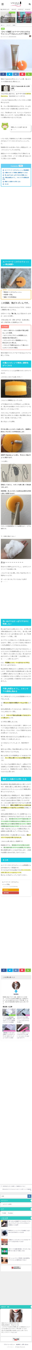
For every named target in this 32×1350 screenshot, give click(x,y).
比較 (5, 1213)
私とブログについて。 (5, 9)
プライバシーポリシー (9, 1344)
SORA (16, 994)
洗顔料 (3, 28)
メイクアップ (20, 9)
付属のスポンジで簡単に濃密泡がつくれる (15, 172)
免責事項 (18, 1344)
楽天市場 (6, 892)
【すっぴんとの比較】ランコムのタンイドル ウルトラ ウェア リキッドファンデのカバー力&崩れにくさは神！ (19, 1223)
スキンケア (14, 9)
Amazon (6, 889)
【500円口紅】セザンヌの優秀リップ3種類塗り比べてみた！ (14, 1186)
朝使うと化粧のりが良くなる (11, 181)
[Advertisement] (16, 206)
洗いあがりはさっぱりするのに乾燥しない (15, 175)
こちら (15, 1332)
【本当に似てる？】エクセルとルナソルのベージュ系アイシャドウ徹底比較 (16, 1189)
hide (21, 165)
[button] (2, 17)
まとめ (5, 184)
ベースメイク (27, 9)
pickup (11, 1213)
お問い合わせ (25, 1344)
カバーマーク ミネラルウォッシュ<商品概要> (16, 170)
